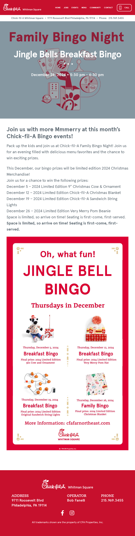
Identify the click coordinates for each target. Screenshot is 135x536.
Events (74, 8)
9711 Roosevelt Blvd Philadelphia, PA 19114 (71, 18)
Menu (84, 8)
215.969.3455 (116, 18)
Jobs (66, 8)
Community (95, 8)
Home (57, 8)
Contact (108, 8)
